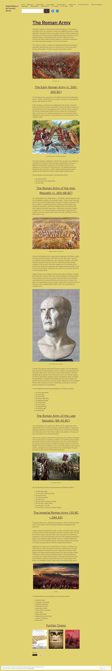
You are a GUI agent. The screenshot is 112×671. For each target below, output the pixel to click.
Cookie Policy (31, 668)
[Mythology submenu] (33, 4)
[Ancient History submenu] (66, 4)
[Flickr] (57, 11)
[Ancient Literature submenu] (89, 4)
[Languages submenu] (28, 6)
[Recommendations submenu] (102, 4)
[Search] (46, 11)
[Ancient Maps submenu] (44, 4)
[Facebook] (52, 11)
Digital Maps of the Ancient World (12, 8)
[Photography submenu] (38, 6)
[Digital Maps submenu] (54, 4)
